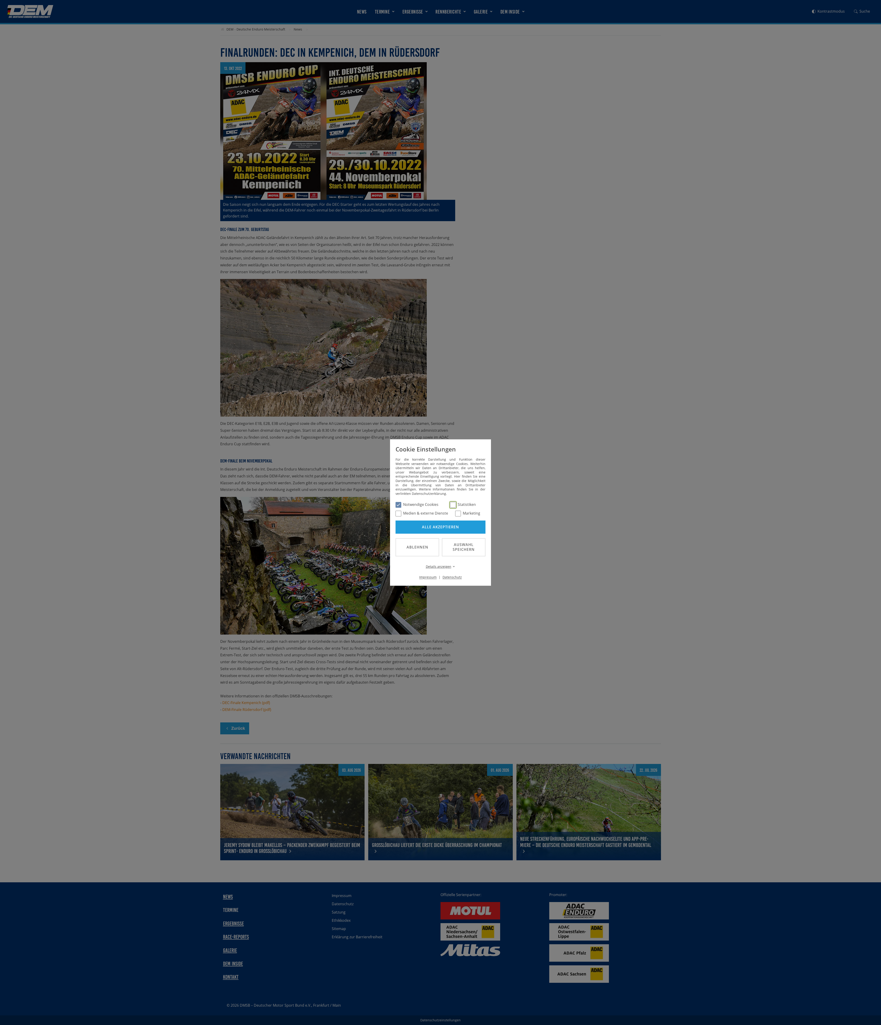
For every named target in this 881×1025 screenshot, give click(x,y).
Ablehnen (417, 547)
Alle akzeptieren (440, 526)
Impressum (428, 577)
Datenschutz (452, 577)
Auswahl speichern (464, 547)
